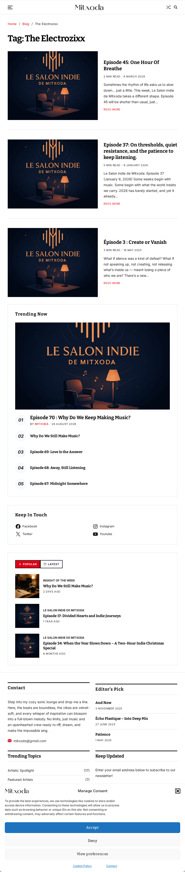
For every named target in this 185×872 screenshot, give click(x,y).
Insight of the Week (59, 580)
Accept (92, 827)
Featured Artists (20, 780)
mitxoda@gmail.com (29, 741)
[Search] (175, 7)
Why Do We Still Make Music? (55, 436)
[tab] (27, 564)
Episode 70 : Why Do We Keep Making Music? (80, 417)
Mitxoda (41, 424)
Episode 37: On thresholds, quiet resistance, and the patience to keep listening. (140, 151)
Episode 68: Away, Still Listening (58, 468)
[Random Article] (168, 7)
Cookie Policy (82, 866)
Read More (112, 109)
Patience (102, 734)
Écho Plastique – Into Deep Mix (121, 718)
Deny (92, 841)
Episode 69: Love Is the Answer (56, 452)
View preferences (92, 854)
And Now (103, 703)
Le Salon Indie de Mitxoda (63, 610)
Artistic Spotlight (21, 770)
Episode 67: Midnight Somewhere (59, 483)
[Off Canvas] (10, 7)
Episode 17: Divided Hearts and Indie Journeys (82, 616)
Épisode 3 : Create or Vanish (135, 242)
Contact (111, 866)
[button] (177, 791)
